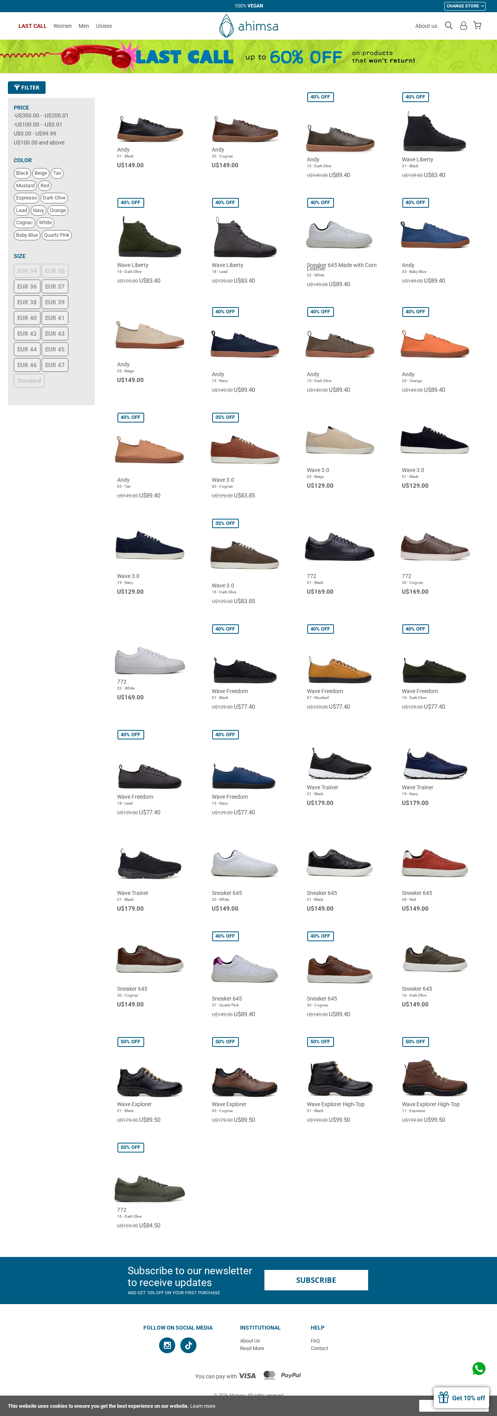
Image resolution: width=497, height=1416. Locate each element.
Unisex (104, 26)
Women (62, 26)
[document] (248, 1406)
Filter (29, 87)
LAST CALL (32, 26)
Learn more (202, 1406)
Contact (319, 1348)
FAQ (315, 1341)
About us (426, 26)
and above (39, 142)
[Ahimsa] (248, 26)
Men (84, 26)
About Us (250, 1341)
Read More (252, 1348)
